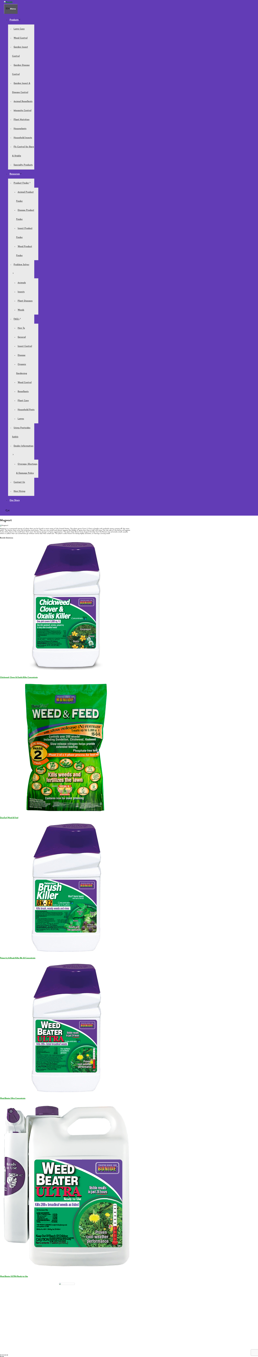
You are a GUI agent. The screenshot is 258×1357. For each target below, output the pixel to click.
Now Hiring (19, 491)
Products (14, 20)
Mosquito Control (22, 110)
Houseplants (20, 129)
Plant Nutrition (21, 120)
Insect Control (25, 346)
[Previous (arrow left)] (1, 1356)
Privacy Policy (10, 1315)
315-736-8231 (5, 1304)
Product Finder (21, 183)
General (22, 337)
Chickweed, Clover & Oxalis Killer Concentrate (19, 677)
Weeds (21, 310)
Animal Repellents (23, 101)
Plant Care (23, 401)
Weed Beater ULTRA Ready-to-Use (14, 1276)
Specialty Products (23, 165)
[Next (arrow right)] (3, 1356)
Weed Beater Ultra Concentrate (12, 1098)
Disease (21, 355)
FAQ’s (16, 319)
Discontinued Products (13, 1314)
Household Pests (26, 410)
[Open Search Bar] (7, 511)
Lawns (21, 419)
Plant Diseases (25, 301)
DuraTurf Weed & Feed (9, 817)
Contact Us (19, 482)
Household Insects (23, 138)
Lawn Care (19, 29)
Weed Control (21, 38)
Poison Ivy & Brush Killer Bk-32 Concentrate (17, 957)
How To (21, 328)
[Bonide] (8, 2)
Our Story (15, 500)
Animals (22, 283)
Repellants (23, 392)
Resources (15, 174)
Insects (21, 292)
